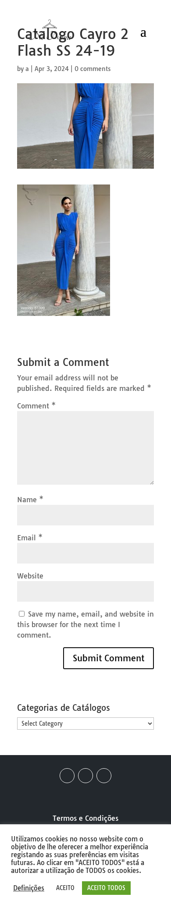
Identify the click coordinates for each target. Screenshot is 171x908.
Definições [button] (28, 888)
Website (30, 575)
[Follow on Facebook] (67, 775)
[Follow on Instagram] (85, 775)
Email (30, 537)
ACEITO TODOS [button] (106, 887)
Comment (36, 405)
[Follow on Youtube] (103, 775)
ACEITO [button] (65, 887)
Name (30, 499)
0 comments (92, 69)
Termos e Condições (85, 818)
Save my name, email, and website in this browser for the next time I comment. (85, 624)
